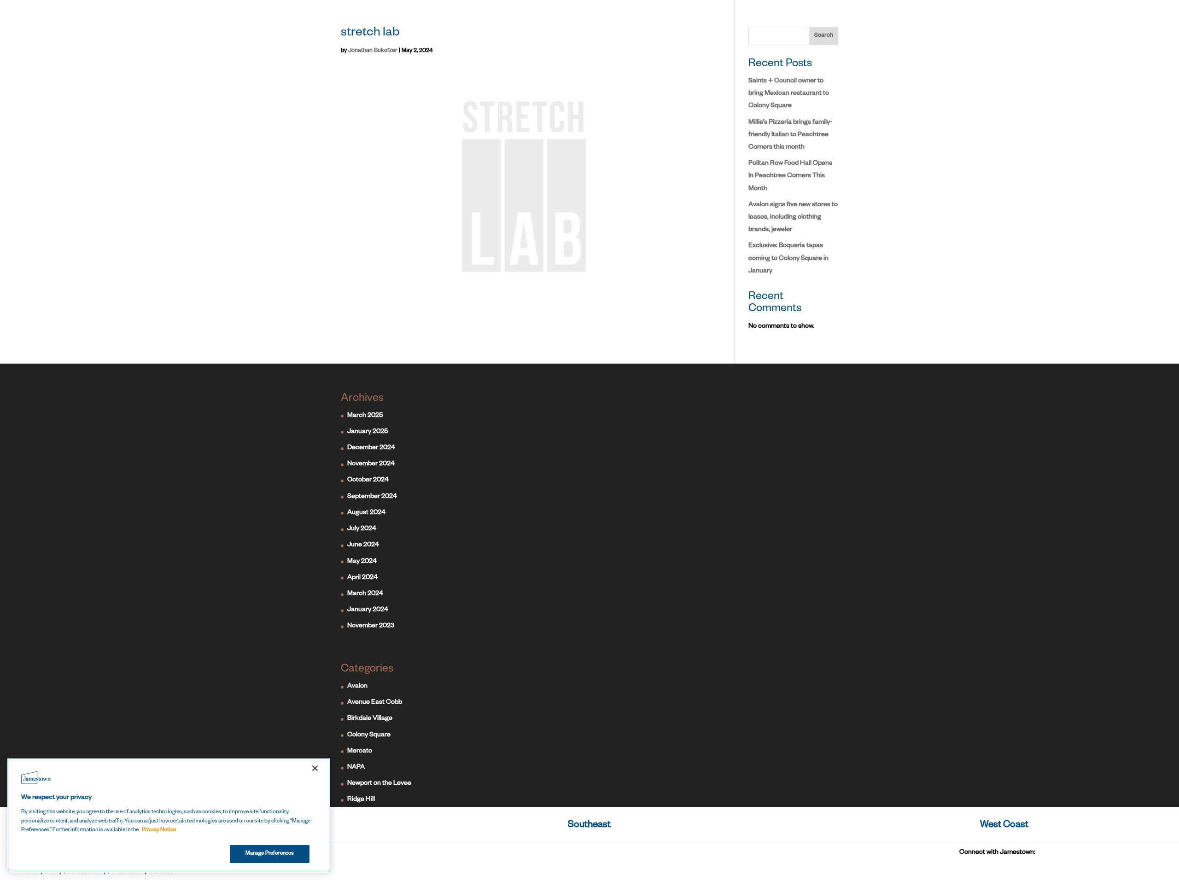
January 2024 (367, 610)
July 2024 (361, 529)
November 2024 (371, 464)
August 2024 (366, 513)
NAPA (356, 767)
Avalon (357, 686)
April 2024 (362, 578)
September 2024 (372, 497)
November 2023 (370, 626)
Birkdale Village (369, 719)
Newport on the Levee (379, 783)
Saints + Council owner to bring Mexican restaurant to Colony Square (788, 94)
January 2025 (367, 432)
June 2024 (363, 545)
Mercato (359, 751)
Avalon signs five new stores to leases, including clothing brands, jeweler (793, 218)
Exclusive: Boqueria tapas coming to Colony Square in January (788, 259)
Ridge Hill (361, 800)
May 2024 (362, 562)
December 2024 (371, 448)
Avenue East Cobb (374, 702)
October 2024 (368, 480)
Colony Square (369, 735)
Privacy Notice (159, 831)
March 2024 (365, 594)
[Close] (315, 768)
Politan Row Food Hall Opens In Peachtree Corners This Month (790, 176)
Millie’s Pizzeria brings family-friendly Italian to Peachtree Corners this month (790, 135)
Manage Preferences (269, 854)
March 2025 (365, 416)
